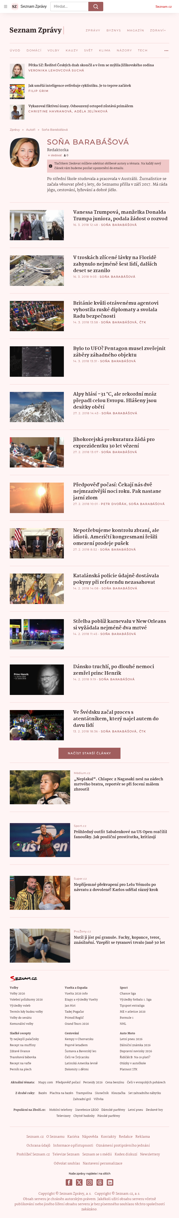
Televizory (63, 1116)
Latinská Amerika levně (81, 1063)
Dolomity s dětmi (77, 1069)
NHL (123, 1023)
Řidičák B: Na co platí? (135, 1057)
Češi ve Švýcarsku (77, 1057)
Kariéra (73, 1137)
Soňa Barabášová (119, 225)
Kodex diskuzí (126, 1154)
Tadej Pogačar (74, 1011)
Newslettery (150, 1154)
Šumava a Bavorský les (80, 1051)
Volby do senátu (21, 1017)
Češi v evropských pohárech (146, 1082)
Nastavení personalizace (102, 1163)
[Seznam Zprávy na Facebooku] (69, 1182)
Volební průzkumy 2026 (26, 999)
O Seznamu (55, 1137)
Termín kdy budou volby (26, 1011)
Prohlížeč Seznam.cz (33, 1154)
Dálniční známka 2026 (135, 1045)
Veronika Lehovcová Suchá (56, 70)
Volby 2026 (17, 993)
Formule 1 (126, 1017)
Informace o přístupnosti (73, 1145)
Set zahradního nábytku (144, 1093)
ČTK (142, 322)
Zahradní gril (82, 1099)
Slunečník (102, 1093)
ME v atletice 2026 (132, 1011)
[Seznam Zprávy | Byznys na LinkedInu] (110, 1182)
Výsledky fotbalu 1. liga (135, 999)
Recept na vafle (20, 1063)
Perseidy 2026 (93, 1082)
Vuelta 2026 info (76, 993)
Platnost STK (128, 1069)
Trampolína (84, 1093)
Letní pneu (135, 1110)
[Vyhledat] (95, 6)
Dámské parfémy (113, 1110)
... (166, 49)
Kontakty (108, 1137)
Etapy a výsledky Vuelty (81, 999)
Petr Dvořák (114, 504)
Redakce (126, 1137)
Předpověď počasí (68, 1082)
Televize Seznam (65, 1154)
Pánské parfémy (108, 1116)
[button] (17, 71)
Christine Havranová (50, 111)
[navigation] (5, 6)
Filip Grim (38, 91)
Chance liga (128, 993)
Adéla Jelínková (91, 111)
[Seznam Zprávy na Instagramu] (89, 1182)
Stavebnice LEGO (87, 1110)
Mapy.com (45, 1082)
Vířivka (98, 1099)
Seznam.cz (163, 6)
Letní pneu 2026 (131, 1039)
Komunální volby (21, 1023)
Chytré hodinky (84, 1116)
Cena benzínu (114, 1082)
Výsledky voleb (20, 1005)
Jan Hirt (70, 1005)
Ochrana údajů (38, 1145)
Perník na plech (20, 1069)
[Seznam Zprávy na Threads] (99, 1182)
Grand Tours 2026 (77, 1023)
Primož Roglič (74, 1017)
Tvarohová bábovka (23, 1057)
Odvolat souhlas (67, 1163)
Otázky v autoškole (133, 1063)
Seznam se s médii (97, 1154)
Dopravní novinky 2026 (136, 1051)
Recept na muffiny (23, 1045)
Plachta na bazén (61, 1093)
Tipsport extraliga (132, 1005)
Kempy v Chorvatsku (79, 1039)
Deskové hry (154, 1110)
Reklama (142, 1137)
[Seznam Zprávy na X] (79, 1182)
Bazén (42, 1093)
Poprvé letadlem (76, 1045)
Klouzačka (118, 1093)
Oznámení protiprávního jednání (123, 1145)
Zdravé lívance (20, 1051)
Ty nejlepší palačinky (24, 1039)
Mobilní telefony (60, 1110)
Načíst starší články (89, 753)
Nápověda (90, 1137)
